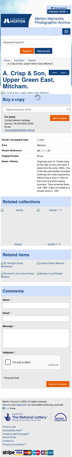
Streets (32, 60)
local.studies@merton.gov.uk (20, 129)
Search (26, 51)
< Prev (54, 72)
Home (7, 60)
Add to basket (60, 118)
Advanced (43, 51)
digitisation (21, 404)
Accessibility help (11, 430)
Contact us (8, 440)
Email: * (7, 313)
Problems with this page (15, 433)
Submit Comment (58, 384)
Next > (64, 72)
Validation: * (9, 352)
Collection (19, 60)
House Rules (9, 437)
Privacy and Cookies (13, 444)
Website (6, 404)
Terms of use (9, 426)
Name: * (7, 299)
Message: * (9, 326)
